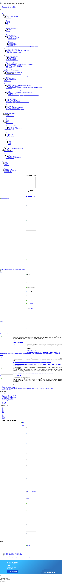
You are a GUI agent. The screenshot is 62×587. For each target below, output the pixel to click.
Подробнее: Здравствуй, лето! (31, 350)
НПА (9, 41)
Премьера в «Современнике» (8, 333)
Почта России (8, 68)
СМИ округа (6, 80)
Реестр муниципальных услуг (13, 127)
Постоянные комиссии (10, 133)
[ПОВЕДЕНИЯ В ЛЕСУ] (12, 269)
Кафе (7, 24)
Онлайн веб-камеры (7, 81)
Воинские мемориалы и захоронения (12, 16)
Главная (3, 13)
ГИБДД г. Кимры (9, 67)
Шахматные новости (5, 386)
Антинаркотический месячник (11, 75)
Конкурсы (9, 29)
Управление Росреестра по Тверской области (13, 61)
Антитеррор (8, 77)
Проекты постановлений (8, 169)
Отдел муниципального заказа (11, 99)
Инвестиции (8, 47)
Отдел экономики (9, 89)
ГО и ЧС (5, 71)
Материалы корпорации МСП (13, 44)
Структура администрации (8, 83)
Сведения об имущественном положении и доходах (14, 148)
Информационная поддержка (13, 38)
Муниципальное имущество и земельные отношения (15, 33)
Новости (7, 115)
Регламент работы (9, 146)
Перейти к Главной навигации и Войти (8, 6)
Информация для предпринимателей (8, 398)
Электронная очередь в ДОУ (11, 125)
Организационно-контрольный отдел (12, 108)
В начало (3, 406)
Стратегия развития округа (10, 35)
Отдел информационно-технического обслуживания (15, 109)
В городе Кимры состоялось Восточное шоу (9, 387)
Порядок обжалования (8, 172)
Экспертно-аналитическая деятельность (14, 157)
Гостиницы (8, 22)
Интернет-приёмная (9, 123)
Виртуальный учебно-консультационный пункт (14, 72)
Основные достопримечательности (12, 20)
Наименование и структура (8, 151)
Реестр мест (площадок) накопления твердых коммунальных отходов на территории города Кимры (24, 97)
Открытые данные (7, 120)
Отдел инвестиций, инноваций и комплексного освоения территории (17, 102)
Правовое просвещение (12, 58)
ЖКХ (7, 30)
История (5, 15)
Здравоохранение (9, 26)
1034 (3, 412)
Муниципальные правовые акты (9, 168)
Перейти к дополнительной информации (9, 7)
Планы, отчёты (10, 94)
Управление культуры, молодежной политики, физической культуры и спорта (19, 92)
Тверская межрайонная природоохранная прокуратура (15, 69)
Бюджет (7, 34)
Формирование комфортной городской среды (11, 70)
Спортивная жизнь (9, 54)
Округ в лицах (8, 18)
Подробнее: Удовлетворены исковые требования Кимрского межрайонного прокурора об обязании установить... (32, 362)
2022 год (9, 144)
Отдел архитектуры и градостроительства (13, 100)
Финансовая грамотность (6, 401)
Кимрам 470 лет (5, 394)
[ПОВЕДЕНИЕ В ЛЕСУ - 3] (4, 271)
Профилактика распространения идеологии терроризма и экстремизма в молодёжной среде (23, 95)
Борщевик (4, 403)
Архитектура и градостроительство (12, 28)
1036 (3, 413)
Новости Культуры (9, 51)
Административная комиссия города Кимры (13, 74)
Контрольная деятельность (12, 156)
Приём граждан (6, 149)
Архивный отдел (9, 88)
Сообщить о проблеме (12, 571)
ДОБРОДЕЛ (56, 423)
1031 (3, 409)
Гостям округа (6, 19)
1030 (3, 408)
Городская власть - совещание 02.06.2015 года (12, 375)
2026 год (9, 140)
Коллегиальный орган (11, 45)
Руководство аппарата (10, 136)
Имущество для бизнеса (12, 43)
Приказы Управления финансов (13, 86)
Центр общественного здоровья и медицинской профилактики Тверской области (19, 64)
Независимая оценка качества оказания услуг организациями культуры (18, 50)
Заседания (8, 145)
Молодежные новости (6, 393)
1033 (3, 411)
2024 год (9, 142)
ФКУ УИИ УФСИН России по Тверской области (14, 66)
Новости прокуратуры (12, 57)
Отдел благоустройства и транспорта (12, 96)
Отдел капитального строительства (12, 105)
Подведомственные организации (9, 113)
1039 (3, 416)
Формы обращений (7, 171)
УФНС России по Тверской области (12, 60)
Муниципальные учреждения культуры (12, 49)
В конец (3, 418)
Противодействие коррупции (11, 117)
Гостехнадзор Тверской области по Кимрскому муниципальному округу (18, 62)
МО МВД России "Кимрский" (11, 59)
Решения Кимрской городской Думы (10, 170)
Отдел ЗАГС (8, 91)
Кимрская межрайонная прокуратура (12, 56)
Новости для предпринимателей (13, 37)
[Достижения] (4, 198)
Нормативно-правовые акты (11, 79)
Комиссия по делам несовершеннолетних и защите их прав (16, 111)
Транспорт (8, 21)
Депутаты (7, 135)
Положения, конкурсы (12, 93)
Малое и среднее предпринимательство (12, 36)
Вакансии (7, 118)
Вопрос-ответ (10, 42)
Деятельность (8, 155)
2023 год (9, 138)
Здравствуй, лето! (18, 342)
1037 (3, 414)
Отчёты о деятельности (10, 158)
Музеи (7, 23)
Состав (5, 162)
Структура (8, 132)
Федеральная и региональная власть (8, 400)
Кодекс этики (6, 165)
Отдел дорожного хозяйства (10, 98)
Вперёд (3, 417)
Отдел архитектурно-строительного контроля (13, 104)
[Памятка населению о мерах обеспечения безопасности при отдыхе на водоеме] (5, 272)
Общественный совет (5, 161)
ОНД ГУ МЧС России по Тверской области (13, 65)
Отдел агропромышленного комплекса (12, 103)
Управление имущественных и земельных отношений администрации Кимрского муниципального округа (24, 87)
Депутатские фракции (10, 134)
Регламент (6, 163)
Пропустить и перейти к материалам (8, 5)
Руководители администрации (9, 112)
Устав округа (6, 167)
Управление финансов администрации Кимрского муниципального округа (18, 85)
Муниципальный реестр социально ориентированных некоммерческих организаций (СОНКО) (22, 46)
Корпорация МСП (9, 40)
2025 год (9, 141)
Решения (7, 139)
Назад (3, 407)
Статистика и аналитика (12, 39)
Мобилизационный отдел (10, 106)
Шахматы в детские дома (6, 389)
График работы (6, 121)
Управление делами (9, 84)
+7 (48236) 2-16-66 (31, 196)
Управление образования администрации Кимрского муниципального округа (19, 90)
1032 (3, 410)
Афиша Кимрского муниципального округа (13, 52)
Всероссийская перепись (10, 116)
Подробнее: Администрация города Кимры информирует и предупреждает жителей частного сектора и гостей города (33, 373)
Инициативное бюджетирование (9, 78)
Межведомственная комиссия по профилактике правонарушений (17, 76)
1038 (3, 415)
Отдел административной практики (12, 110)
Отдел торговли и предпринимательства (13, 101)
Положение (6, 164)
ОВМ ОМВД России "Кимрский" (11, 63)
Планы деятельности (9, 154)
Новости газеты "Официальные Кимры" (9, 395)
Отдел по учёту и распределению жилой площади (14, 107)
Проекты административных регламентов (15, 128)
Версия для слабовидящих (4, 0)
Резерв (7, 119)
